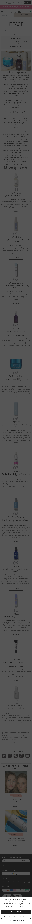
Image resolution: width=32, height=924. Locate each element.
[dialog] (16, 910)
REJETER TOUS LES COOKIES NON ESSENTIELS (16, 916)
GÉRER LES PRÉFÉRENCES (15, 920)
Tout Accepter (16, 912)
